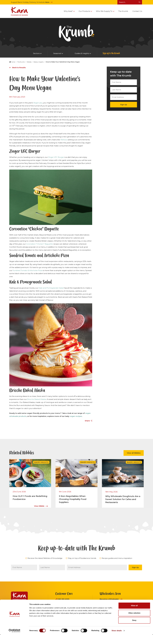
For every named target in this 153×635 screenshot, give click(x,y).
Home (13, 62)
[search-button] (139, 2)
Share (87, 421)
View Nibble (39, 506)
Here (47, 2)
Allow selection (134, 613)
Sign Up (123, 104)
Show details (117, 631)
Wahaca (63, 140)
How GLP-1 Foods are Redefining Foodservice (30, 497)
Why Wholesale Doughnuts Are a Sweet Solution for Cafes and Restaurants (122, 499)
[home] (19, 11)
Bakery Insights (39, 62)
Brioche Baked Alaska (36, 399)
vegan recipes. (76, 416)
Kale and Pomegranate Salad (51, 288)
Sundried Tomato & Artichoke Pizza (27, 270)
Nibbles (29, 62)
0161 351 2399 (63, 599)
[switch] (64, 630)
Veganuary (37, 103)
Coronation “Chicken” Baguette (39, 244)
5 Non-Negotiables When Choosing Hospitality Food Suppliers (72, 499)
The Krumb (21, 62)
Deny (134, 620)
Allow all (134, 605)
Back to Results (19, 67)
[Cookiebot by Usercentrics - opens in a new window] (14, 630)
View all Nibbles (133, 453)
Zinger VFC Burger (56, 157)
